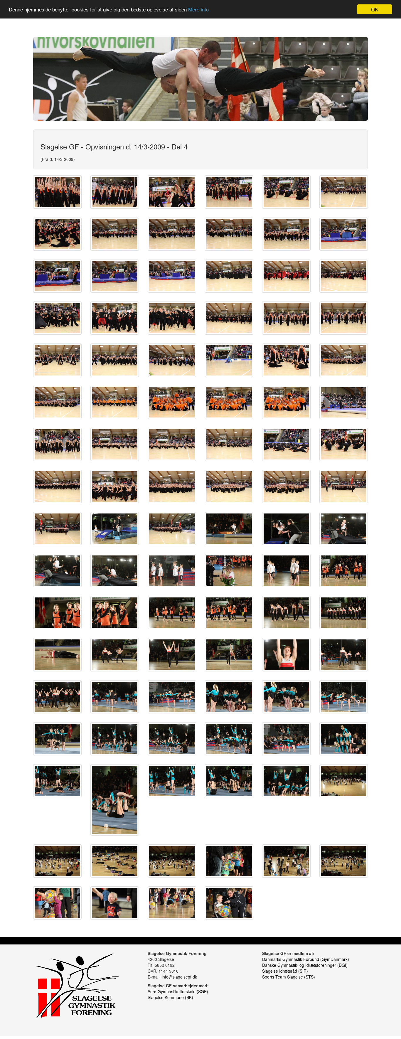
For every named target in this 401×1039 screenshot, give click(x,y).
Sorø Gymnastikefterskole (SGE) (178, 991)
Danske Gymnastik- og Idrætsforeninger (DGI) (305, 965)
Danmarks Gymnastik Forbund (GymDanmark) (305, 959)
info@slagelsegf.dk (179, 977)
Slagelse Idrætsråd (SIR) (285, 971)
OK (374, 9)
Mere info (198, 9)
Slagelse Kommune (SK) (170, 997)
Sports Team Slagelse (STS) (288, 977)
